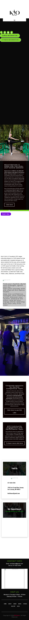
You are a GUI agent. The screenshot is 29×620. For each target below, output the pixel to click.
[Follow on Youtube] (8, 32)
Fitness (25, 595)
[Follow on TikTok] (11, 32)
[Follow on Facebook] (1, 32)
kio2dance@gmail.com (14, 493)
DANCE (15, 595)
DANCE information (9, 35)
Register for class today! (14, 366)
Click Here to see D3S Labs (14, 411)
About (10, 595)
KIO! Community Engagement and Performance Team (14, 427)
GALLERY (13, 597)
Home (5, 595)
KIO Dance (17, 606)
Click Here (9, 205)
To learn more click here (14, 443)
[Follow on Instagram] (4, 32)
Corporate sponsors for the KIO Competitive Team (14, 387)
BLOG (18, 597)
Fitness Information (10, 40)
